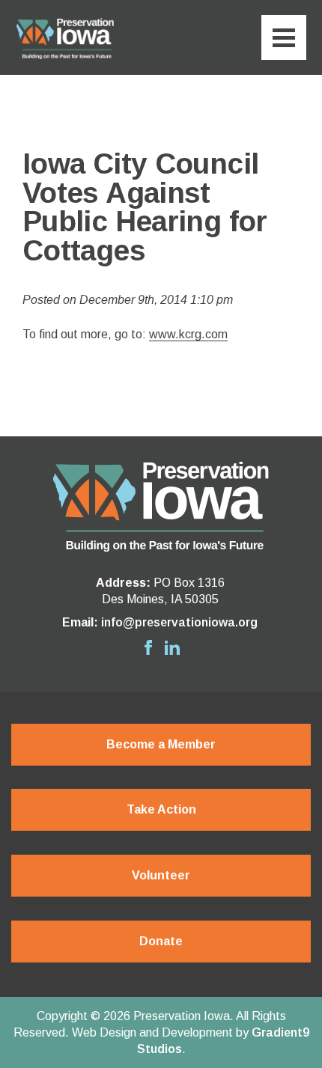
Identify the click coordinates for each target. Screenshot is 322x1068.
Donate (161, 941)
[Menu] (283, 37)
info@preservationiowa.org (179, 622)
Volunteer (161, 875)
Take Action (161, 809)
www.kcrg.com (188, 334)
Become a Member (161, 744)
